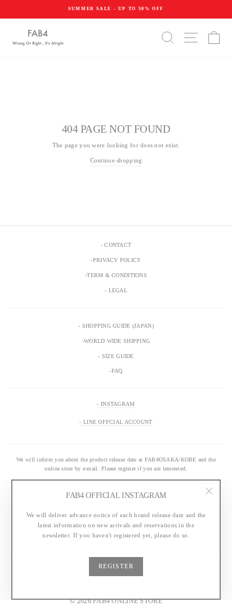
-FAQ (115, 371)
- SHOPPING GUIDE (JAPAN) (116, 326)
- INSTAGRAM (116, 404)
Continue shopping (116, 160)
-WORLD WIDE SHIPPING (116, 341)
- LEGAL (116, 290)
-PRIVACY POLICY (116, 260)
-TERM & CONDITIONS (116, 275)
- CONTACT (116, 245)
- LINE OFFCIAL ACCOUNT (115, 422)
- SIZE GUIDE (115, 356)
